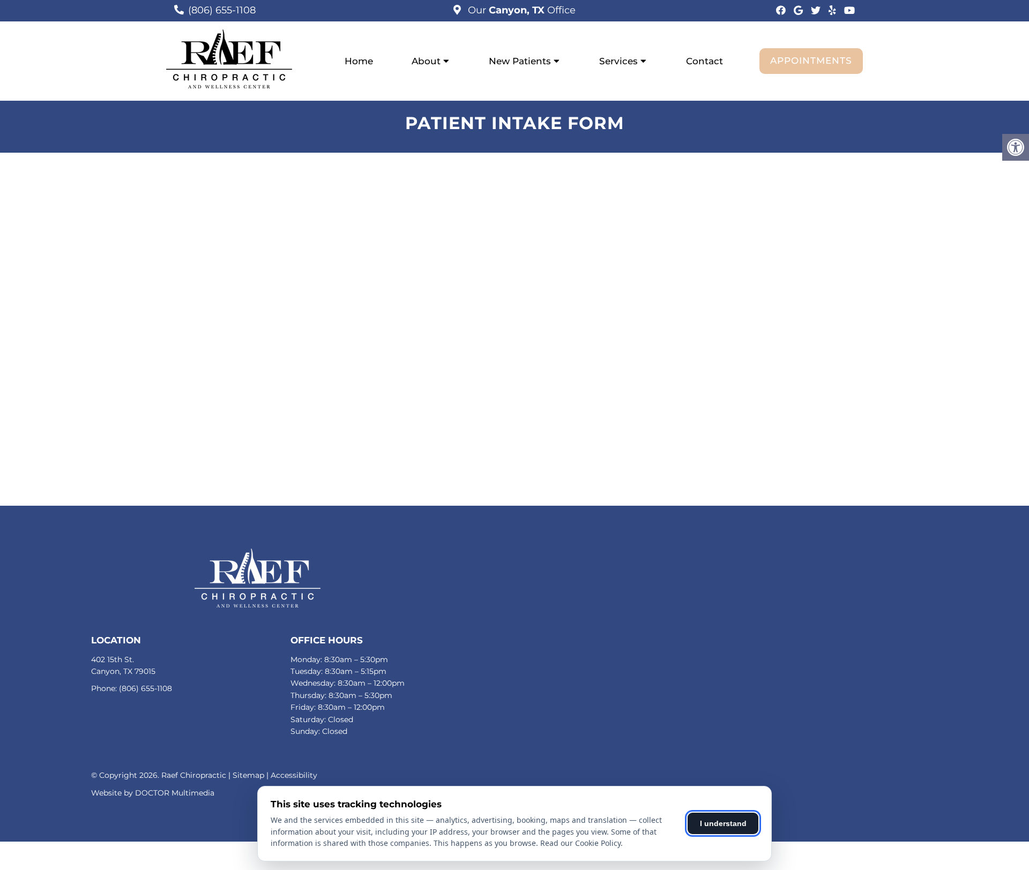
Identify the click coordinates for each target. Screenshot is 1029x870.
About (426, 61)
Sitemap (248, 775)
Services (618, 61)
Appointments (811, 60)
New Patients (520, 61)
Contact (704, 61)
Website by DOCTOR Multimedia (152, 793)
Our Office (520, 10)
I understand (723, 823)
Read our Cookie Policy (580, 843)
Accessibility (294, 775)
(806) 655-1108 (222, 10)
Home (359, 61)
